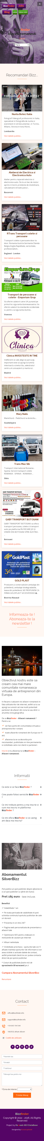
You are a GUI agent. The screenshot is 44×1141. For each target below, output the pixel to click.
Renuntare (6, 979)
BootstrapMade (26, 1130)
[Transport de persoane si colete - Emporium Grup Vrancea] (22, 278)
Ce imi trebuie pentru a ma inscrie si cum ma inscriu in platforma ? (20, 807)
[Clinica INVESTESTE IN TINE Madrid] (22, 339)
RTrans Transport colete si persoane (22, 235)
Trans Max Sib (22, 464)
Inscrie (5, 751)
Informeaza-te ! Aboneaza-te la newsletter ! (22, 618)
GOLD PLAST (22, 580)
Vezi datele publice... (12, 136)
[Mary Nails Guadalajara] (22, 398)
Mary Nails (22, 414)
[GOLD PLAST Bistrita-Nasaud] (22, 564)
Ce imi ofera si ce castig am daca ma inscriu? (19, 819)
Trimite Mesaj (22, 1095)
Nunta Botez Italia (22, 114)
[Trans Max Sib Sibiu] (22, 448)
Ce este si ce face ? (17, 787)
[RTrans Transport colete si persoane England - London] (22, 217)
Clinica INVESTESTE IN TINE (22, 355)
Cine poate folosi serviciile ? (20, 796)
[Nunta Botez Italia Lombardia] (22, 98)
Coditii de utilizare (13, 1038)
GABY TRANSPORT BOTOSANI (22, 519)
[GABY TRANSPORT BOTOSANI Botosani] (22, 503)
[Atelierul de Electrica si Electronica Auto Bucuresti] (22, 156)
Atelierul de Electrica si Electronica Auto (22, 174)
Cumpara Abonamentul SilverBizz (20, 972)
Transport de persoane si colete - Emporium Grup (22, 296)
